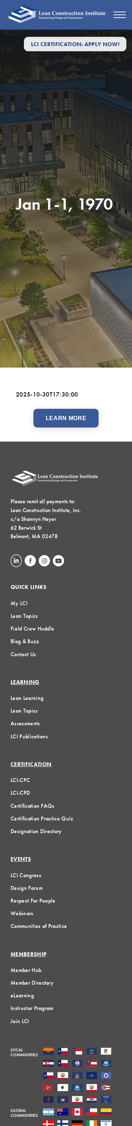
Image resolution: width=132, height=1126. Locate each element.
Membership (28, 954)
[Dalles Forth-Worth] (62, 1064)
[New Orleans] (77, 1088)
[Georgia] (91, 1064)
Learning (25, 682)
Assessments (25, 723)
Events (21, 859)
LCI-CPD (20, 792)
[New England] (62, 1088)
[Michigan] (77, 1076)
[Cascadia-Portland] (91, 1052)
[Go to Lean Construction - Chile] (91, 1112)
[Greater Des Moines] (106, 1064)
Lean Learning (27, 698)
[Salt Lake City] (62, 1100)
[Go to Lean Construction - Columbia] (106, 1112)
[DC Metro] (77, 1064)
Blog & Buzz (25, 641)
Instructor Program (32, 1008)
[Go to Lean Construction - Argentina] (48, 1112)
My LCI (19, 603)
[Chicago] (106, 1052)
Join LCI (20, 1021)
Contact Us (23, 654)
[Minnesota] (106, 1076)
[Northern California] (91, 1088)
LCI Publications (29, 736)
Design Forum (27, 888)
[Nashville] (48, 1088)
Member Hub (26, 970)
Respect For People (33, 900)
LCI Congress (26, 875)
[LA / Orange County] (62, 1076)
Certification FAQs (33, 806)
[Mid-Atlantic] (91, 1076)
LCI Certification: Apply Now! (75, 44)
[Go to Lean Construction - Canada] (77, 1112)
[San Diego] (77, 1100)
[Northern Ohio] (106, 1088)
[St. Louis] (91, 1100)
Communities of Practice (39, 926)
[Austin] (62, 1052)
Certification (31, 764)
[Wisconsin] (106, 1100)
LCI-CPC (20, 780)
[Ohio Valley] (48, 1100)
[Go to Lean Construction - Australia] (62, 1112)
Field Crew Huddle (32, 628)
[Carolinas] (77, 1052)
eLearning (22, 995)
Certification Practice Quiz (42, 818)
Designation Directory (36, 831)
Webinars (22, 913)
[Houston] (48, 1076)
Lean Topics (24, 616)
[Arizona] (48, 1052)
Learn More (66, 418)
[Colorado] (48, 1064)
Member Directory (32, 982)
